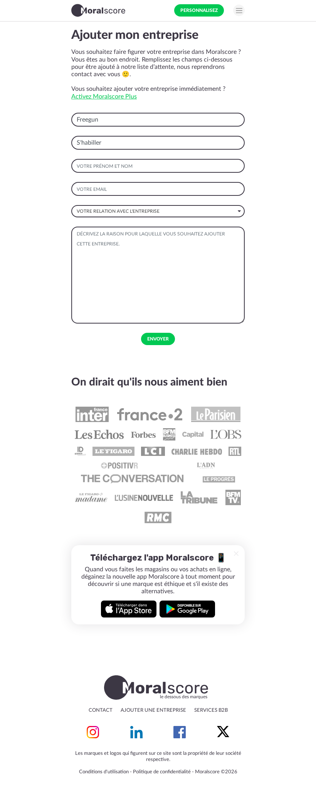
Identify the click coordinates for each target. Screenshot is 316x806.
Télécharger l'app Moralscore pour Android (187, 609)
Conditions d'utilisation (104, 771)
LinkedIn (136, 732)
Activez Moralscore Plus (104, 96)
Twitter (223, 732)
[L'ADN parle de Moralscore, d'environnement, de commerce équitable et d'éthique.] (206, 465)
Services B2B (211, 710)
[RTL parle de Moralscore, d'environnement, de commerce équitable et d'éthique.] (235, 451)
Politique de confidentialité (162, 771)
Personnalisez (199, 10)
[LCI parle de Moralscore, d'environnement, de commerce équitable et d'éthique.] (153, 451)
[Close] (236, 554)
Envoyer (158, 339)
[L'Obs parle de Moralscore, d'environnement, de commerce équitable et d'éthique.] (225, 434)
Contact (101, 710)
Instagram (93, 732)
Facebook (179, 732)
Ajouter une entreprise (153, 710)
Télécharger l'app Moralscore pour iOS (128, 609)
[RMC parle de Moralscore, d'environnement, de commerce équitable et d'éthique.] (158, 517)
